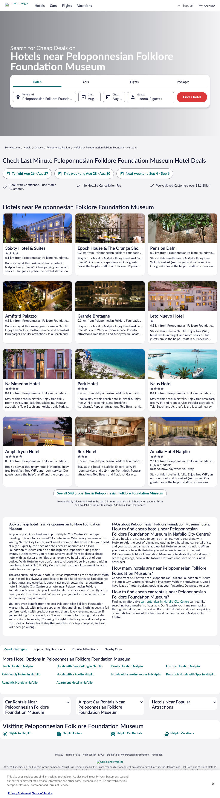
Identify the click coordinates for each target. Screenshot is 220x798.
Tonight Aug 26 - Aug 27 (30, 173)
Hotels (40, 6)
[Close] (213, 784)
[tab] (37, 82)
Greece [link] (39, 147)
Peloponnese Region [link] (58, 147)
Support (188, 5)
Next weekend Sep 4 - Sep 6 (148, 173)
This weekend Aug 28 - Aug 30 (87, 173)
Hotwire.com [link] (12, 147)
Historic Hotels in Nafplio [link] (183, 666)
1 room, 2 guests (149, 99)
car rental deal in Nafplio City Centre (165, 601)
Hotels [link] (27, 147)
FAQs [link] (101, 754)
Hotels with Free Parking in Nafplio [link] (79, 666)
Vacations (84, 6)
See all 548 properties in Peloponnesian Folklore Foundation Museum (110, 493)
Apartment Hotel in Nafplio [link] (75, 682)
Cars (53, 6)
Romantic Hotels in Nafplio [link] (20, 682)
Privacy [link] (59, 754)
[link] (29, 734)
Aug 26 (93, 99)
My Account (207, 6)
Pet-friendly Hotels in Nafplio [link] (21, 674)
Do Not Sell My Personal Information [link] (128, 754)
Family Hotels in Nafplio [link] (127, 666)
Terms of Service (42, 793)
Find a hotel (192, 97)
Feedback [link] (157, 754)
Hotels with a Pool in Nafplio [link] (75, 674)
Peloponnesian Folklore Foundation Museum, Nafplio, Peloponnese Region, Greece (49, 99)
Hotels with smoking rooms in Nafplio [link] (136, 674)
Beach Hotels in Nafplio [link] (17, 666)
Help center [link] (89, 754)
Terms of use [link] (73, 754)
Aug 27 (118, 99)
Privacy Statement (19, 793)
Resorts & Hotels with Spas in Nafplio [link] (190, 674)
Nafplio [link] (78, 147)
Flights (67, 6)
